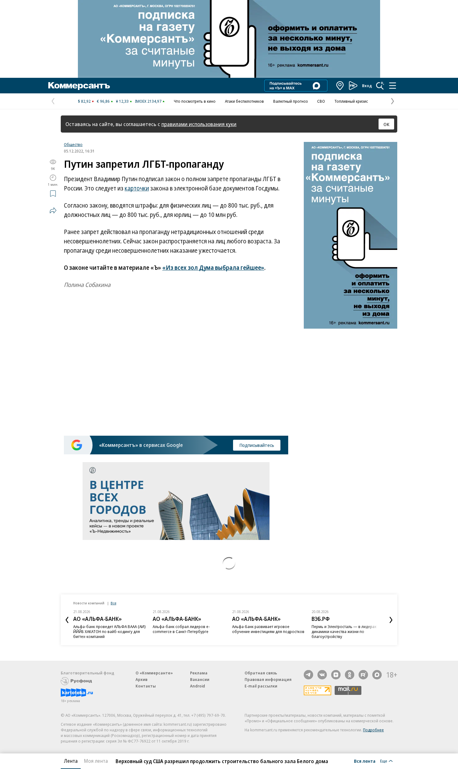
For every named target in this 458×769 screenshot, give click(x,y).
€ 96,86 (103, 101)
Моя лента (96, 760)
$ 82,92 (84, 101)
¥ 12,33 (122, 101)
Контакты (146, 686)
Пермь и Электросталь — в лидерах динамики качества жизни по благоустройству (344, 631)
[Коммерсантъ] (79, 85)
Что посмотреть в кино (195, 101)
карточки (137, 188)
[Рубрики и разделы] (392, 85)
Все (113, 603)
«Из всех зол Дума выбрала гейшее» (213, 268)
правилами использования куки (198, 124)
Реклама (199, 673)
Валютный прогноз (290, 101)
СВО (321, 101)
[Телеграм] (308, 674)
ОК (386, 124)
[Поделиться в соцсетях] (53, 210)
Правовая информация (268, 679)
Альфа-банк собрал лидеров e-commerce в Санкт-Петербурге (181, 629)
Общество (73, 144)
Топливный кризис (351, 101)
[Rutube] (363, 674)
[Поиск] (380, 85)
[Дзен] (336, 674)
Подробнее (373, 730)
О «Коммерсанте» (154, 673)
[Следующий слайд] (391, 620)
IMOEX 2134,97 (148, 101)
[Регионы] (340, 85)
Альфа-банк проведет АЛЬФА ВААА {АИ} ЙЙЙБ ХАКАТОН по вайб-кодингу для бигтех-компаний (109, 631)
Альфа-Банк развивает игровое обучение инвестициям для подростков (268, 629)
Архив (141, 679)
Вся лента (364, 761)
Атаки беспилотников (244, 101)
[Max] (377, 674)
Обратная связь (261, 673)
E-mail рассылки (261, 686)
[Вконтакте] (322, 674)
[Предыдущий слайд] (67, 620)
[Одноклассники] (349, 674)
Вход (367, 85)
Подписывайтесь (256, 445)
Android (197, 686)
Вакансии (199, 679)
